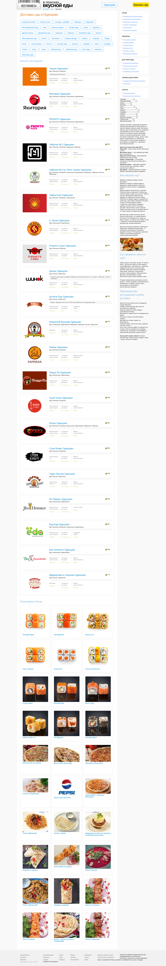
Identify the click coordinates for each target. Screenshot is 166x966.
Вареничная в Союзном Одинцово (67, 575)
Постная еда (36, 44)
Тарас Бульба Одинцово (62, 473)
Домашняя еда (44, 33)
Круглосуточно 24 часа (130, 66)
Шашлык (98, 49)
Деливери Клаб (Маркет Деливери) (134, 81)
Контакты (23, 957)
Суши (43, 49)
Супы (34, 49)
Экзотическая (127, 27)
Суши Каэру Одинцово (61, 448)
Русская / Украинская (130, 24)
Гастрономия (74, 959)
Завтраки (59, 33)
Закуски (71, 33)
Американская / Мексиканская (132, 16)
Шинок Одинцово (58, 271)
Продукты (46, 957)
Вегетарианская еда (30, 27)
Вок (44, 27)
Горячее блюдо (57, 27)
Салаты (75, 44)
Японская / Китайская (130, 30)
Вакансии (23, 959)
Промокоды (88, 955)
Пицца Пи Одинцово (60, 372)
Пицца (107, 38)
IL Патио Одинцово (59, 220)
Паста (44, 38)
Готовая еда (73, 27)
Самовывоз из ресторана (131, 71)
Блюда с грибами (62, 22)
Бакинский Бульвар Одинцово (65, 322)
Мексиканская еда (29, 38)
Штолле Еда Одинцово (61, 296)
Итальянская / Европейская (132, 19)
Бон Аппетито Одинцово (62, 549)
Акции (86, 959)
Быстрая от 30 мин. (129, 68)
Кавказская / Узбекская (130, 22)
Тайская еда (56, 49)
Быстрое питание (128, 51)
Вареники (90, 22)
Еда (52, 9)
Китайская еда (84, 33)
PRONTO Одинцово (60, 119)
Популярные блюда (129, 39)
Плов (24, 44)
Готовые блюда (128, 45)
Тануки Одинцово (58, 68)
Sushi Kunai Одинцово (61, 398)
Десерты (96, 27)
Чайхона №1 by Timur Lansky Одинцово (70, 169)
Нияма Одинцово (58, 347)
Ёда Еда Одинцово (59, 524)
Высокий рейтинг (128, 42)
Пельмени (56, 38)
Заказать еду (140, 4)
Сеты (97, 44)
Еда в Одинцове (48, 955)
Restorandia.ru (24, 955)
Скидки (86, 957)
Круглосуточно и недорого (106, 957)
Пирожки (96, 38)
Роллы (49, 44)
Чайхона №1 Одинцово (61, 144)
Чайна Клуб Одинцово (61, 195)
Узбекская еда (71, 49)
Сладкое (107, 44)
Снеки (24, 49)
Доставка (46, 9)
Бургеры (77, 22)
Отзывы (45, 959)
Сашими (86, 44)
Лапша (98, 33)
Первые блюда (71, 38)
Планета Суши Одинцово (62, 245)
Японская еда (27, 55)
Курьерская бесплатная (130, 63)
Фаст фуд (86, 49)
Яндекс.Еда (127, 83)
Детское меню (27, 33)
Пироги (85, 38)
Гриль (85, 27)
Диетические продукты (130, 53)
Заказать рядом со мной (105, 955)
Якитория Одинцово (60, 93)
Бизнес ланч (45, 22)
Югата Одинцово (58, 423)
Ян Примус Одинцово (60, 499)
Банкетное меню (28, 22)
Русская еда (62, 44)
